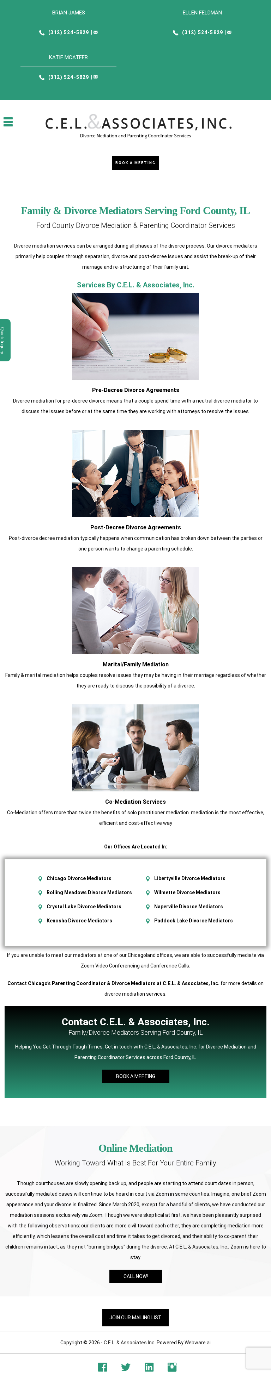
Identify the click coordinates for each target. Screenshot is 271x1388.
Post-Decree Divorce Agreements (135, 527)
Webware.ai (198, 1342)
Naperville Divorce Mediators (188, 906)
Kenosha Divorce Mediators (79, 920)
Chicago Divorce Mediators (79, 878)
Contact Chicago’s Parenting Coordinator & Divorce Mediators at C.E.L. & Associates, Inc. (113, 983)
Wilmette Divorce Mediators (187, 892)
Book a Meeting (135, 163)
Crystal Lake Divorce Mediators (84, 906)
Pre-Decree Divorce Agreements (135, 390)
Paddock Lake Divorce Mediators (193, 920)
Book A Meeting (135, 1076)
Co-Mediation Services (135, 801)
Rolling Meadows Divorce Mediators (89, 892)
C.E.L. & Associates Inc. (130, 1342)
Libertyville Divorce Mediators (189, 878)
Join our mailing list (135, 1317)
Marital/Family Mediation (136, 664)
